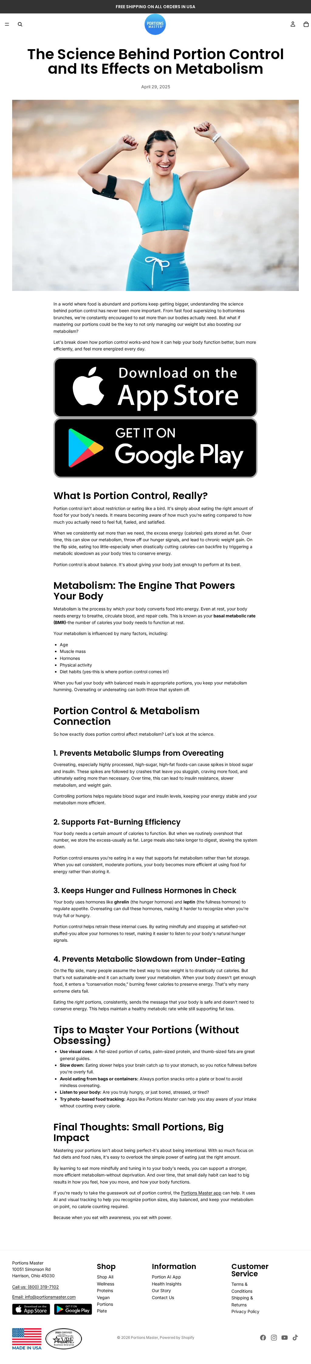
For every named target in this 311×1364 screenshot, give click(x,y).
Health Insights (166, 1283)
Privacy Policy (245, 1311)
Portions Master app (201, 1192)
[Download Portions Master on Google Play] (73, 1309)
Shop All (105, 1276)
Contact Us (163, 1297)
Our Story (161, 1290)
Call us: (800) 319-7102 (35, 1286)
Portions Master (144, 1337)
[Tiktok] (295, 1337)
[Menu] (7, 24)
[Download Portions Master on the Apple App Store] (31, 1309)
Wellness (105, 1283)
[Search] (20, 24)
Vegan (103, 1297)
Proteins (105, 1290)
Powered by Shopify (177, 1337)
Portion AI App (166, 1276)
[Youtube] (284, 1337)
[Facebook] (263, 1337)
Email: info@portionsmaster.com (44, 1296)
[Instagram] (274, 1337)
